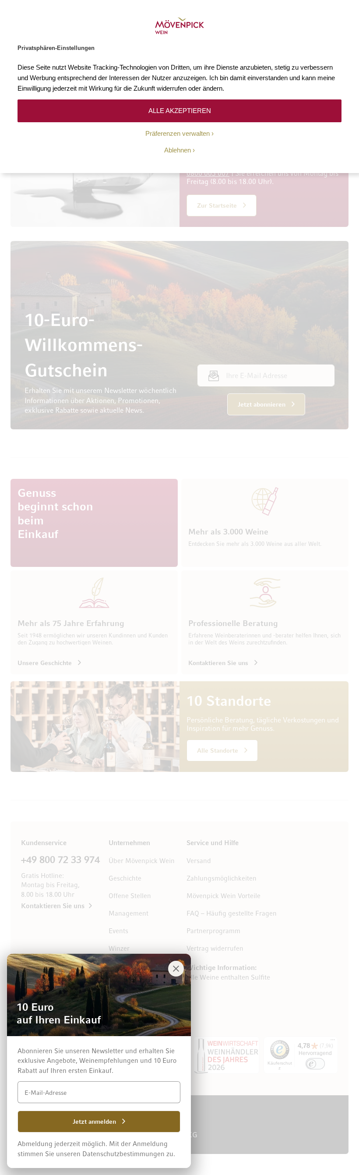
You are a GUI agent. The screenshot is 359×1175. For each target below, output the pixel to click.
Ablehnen (177, 150)
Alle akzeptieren (179, 110)
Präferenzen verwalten (177, 133)
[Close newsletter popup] (176, 969)
